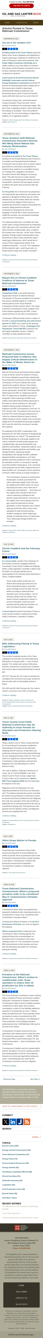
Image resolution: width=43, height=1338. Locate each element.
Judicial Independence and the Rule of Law (20, 1218)
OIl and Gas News (11, 1176)
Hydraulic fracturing (12, 1180)
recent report (9, 611)
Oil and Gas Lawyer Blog (21, 14)
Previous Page (9, 1079)
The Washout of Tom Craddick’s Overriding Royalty (20, 1208)
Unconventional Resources (15, 1163)
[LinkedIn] (12, 1122)
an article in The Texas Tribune (25, 156)
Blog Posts (21, 1304)
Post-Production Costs (13, 1189)
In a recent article (9, 561)
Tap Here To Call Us (21, 6)
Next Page (34, 1079)
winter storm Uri (12, 122)
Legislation (16, 700)
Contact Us (21, 23)
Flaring (10, 700)
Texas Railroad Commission (29, 120)
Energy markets (13, 958)
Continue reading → (10, 255)
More (35, 23)
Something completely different (17, 1172)
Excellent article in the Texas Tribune (17, 53)
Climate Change (13, 120)
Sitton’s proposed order (12, 931)
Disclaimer (21, 1292)
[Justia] (19, 1122)
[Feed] (26, 1122)
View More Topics (9, 1198)
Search (35, 1137)
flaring (9, 706)
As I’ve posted (8, 192)
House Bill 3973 (20, 329)
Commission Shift (9, 293)
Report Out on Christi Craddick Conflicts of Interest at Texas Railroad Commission (19, 280)
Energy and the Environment (17, 260)
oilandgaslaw (16, 706)
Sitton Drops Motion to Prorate (19, 840)
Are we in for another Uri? (16, 42)
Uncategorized (6, 704)
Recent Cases (23, 820)
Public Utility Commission (25, 530)
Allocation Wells (13, 820)
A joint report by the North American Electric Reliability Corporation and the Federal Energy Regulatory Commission (20, 80)
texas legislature (28, 706)
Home (7, 23)
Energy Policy (12, 338)
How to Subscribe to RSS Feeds (19, 1106)
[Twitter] (5, 1122)
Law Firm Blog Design (20, 1335)
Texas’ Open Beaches (11, 1213)
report (21, 301)
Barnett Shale (9, 1193)
